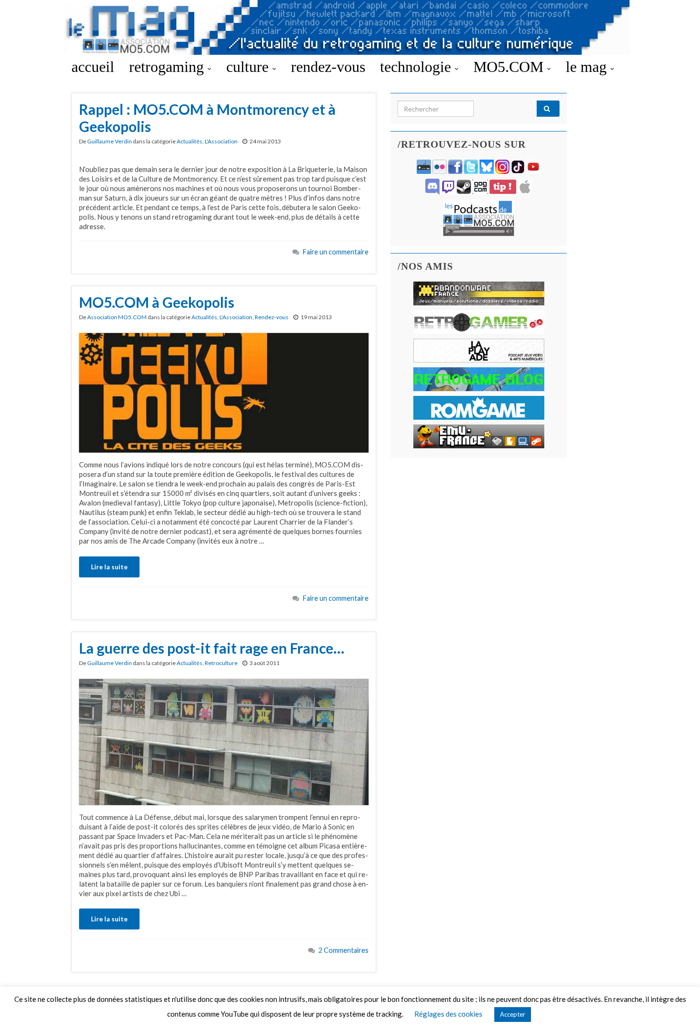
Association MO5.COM (117, 317)
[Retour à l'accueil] (350, 27)
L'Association (221, 141)
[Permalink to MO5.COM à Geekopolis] (224, 391)
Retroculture (221, 662)
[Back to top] (678, 1008)
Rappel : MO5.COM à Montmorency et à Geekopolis (207, 118)
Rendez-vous (272, 317)
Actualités (189, 141)
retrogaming (168, 66)
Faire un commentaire (336, 252)
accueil (92, 66)
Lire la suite (109, 567)
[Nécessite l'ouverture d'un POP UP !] (478, 217)
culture (249, 66)
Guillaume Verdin (109, 141)
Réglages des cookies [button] (448, 1014)
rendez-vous (328, 66)
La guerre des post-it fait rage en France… (211, 647)
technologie (417, 66)
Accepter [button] (512, 1014)
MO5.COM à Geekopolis (156, 302)
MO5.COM (510, 66)
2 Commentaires (344, 950)
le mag (588, 66)
